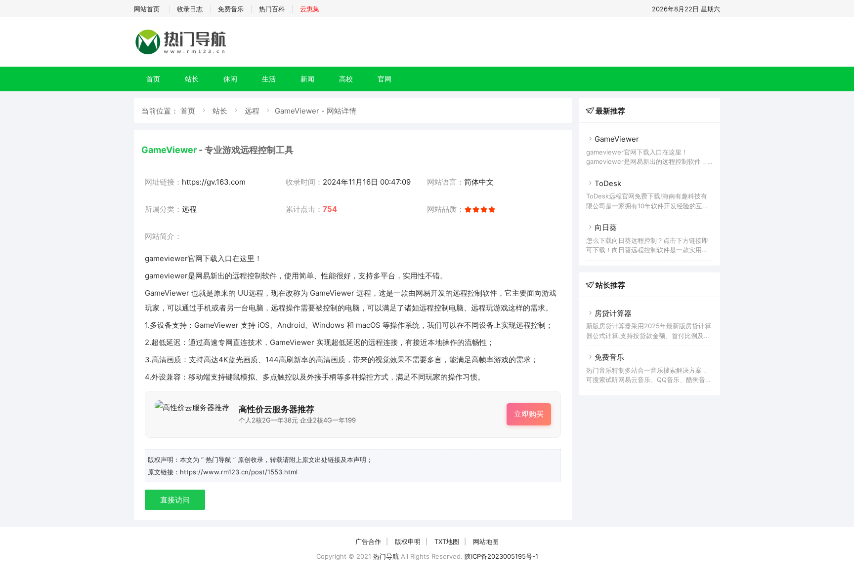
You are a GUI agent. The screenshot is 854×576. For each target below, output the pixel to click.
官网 (384, 79)
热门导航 (386, 556)
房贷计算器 (613, 313)
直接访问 (175, 499)
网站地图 (486, 541)
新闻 (307, 79)
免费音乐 (231, 9)
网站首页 (147, 9)
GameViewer (617, 139)
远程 (252, 110)
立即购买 (529, 414)
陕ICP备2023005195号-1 (501, 556)
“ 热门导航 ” (219, 459)
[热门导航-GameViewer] (182, 54)
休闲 (230, 79)
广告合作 (368, 541)
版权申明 (408, 541)
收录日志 (190, 9)
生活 (269, 79)
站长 (192, 79)
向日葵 (606, 227)
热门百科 (272, 9)
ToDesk (608, 183)
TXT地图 (446, 541)
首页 (153, 79)
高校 (346, 79)
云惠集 (309, 9)
